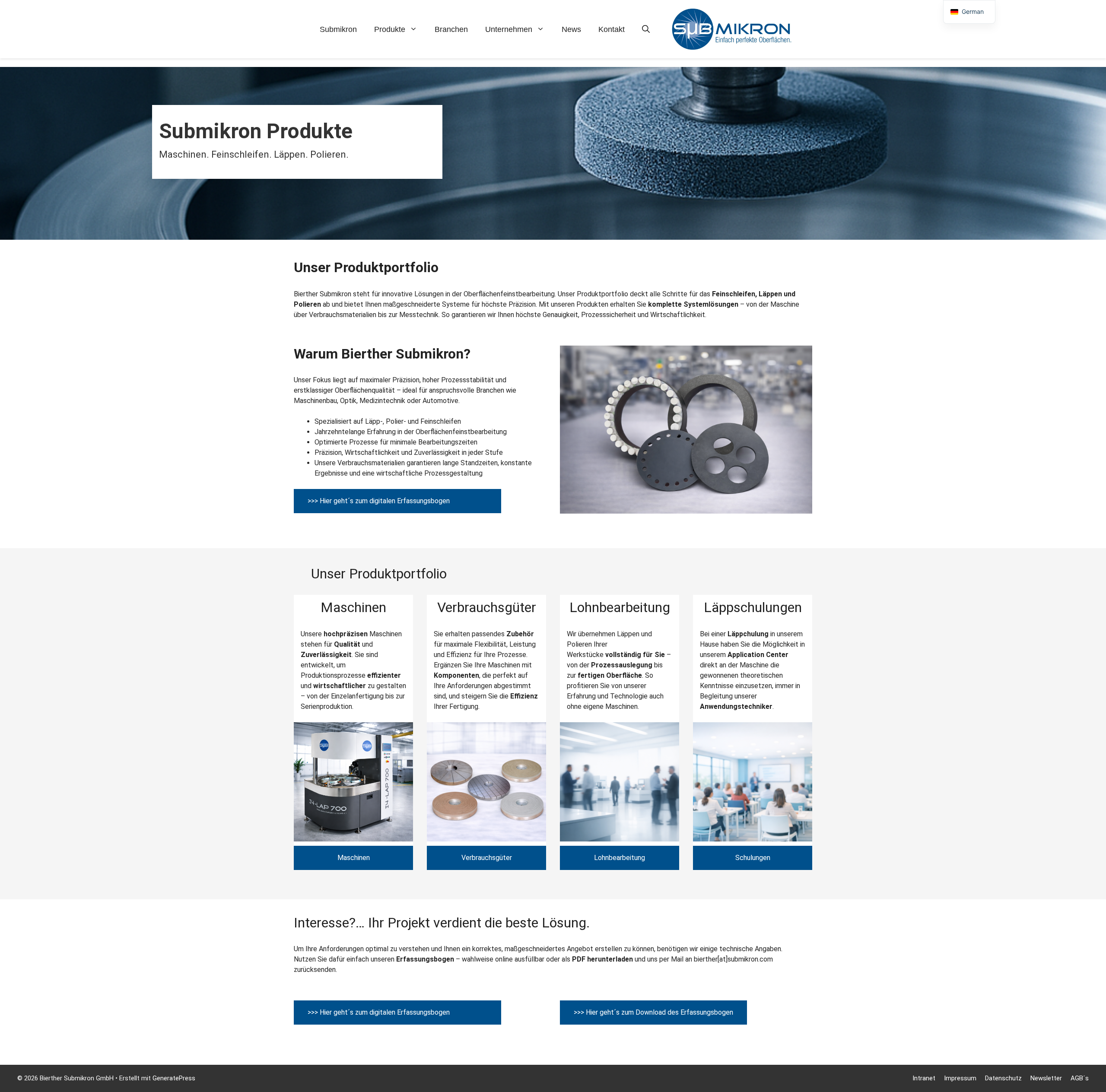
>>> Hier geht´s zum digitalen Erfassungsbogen (379, 501)
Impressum (960, 1078)
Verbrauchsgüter (486, 858)
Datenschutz (1003, 1078)
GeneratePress (174, 1078)
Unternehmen (508, 29)
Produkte (389, 29)
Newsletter (1046, 1078)
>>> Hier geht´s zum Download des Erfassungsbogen (653, 1012)
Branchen (451, 29)
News (571, 29)
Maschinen (353, 858)
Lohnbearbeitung (619, 858)
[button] (645, 29)
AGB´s (1080, 1078)
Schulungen (752, 858)
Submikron (338, 29)
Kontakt (611, 29)
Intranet (923, 1078)
